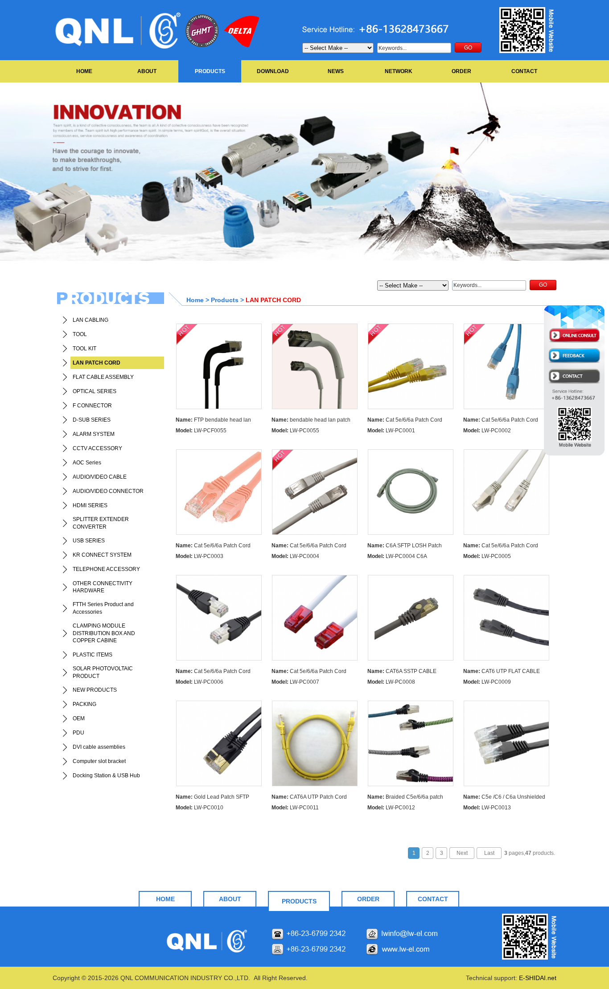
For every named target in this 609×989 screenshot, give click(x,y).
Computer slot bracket (99, 761)
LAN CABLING (90, 320)
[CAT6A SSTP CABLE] (410, 617)
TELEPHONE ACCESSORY (106, 569)
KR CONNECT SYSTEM (102, 555)
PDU (78, 733)
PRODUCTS (210, 71)
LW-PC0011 (295, 807)
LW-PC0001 (391, 430)
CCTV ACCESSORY (97, 448)
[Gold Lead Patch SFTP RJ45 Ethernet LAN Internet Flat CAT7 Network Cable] (219, 743)
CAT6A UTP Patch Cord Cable (309, 798)
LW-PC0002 (487, 430)
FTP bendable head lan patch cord (213, 421)
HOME (84, 71)
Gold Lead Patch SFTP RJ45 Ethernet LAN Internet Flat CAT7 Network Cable (214, 798)
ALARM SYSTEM (94, 434)
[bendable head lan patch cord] (314, 366)
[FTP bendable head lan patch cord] (219, 366)
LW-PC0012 (391, 807)
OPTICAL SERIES (94, 391)
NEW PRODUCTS (95, 690)
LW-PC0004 (295, 556)
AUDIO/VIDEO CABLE (100, 477)
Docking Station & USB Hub (106, 775)
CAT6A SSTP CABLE (401, 671)
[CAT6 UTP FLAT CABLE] (506, 617)
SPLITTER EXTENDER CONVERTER (101, 523)
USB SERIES (89, 541)
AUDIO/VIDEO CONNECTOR (108, 491)
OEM (79, 718)
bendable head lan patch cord (311, 421)
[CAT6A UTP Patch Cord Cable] (314, 743)
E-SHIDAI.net (537, 977)
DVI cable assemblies (99, 747)
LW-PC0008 (391, 682)
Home (195, 300)
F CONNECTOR (92, 405)
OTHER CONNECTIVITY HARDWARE (102, 587)
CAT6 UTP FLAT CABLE (501, 671)
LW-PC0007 (295, 682)
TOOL (80, 334)
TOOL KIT (84, 348)
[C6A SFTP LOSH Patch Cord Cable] (410, 492)
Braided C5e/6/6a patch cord (405, 798)
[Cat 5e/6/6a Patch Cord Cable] (410, 366)
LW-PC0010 (199, 807)
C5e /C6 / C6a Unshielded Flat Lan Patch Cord (504, 798)
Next (462, 853)
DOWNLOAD (273, 71)
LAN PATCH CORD (96, 363)
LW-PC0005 (487, 556)
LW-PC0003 (199, 556)
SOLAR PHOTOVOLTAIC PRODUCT (103, 672)
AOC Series (87, 463)
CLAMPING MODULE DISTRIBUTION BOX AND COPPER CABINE (104, 633)
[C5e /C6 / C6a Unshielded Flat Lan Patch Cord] (506, 743)
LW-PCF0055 (201, 430)
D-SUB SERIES (92, 420)
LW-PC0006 (199, 682)
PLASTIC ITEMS (92, 655)
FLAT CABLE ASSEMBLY (103, 377)
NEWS (336, 71)
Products (225, 300)
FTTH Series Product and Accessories (103, 608)
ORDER (461, 71)
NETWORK (398, 71)
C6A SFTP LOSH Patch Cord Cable (404, 546)
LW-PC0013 (487, 807)
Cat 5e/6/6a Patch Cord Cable (404, 421)
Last (489, 853)
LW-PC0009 (487, 682)
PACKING (84, 704)
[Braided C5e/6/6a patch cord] (410, 743)
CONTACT (524, 71)
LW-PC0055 (295, 430)
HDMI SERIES (90, 505)
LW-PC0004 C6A (397, 556)
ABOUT (146, 71)
